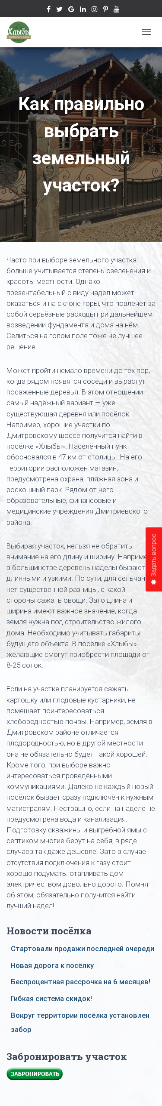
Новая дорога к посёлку (52, 965)
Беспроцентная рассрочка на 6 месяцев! (80, 981)
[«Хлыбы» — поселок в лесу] (19, 32)
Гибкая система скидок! (51, 998)
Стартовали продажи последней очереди (82, 948)
